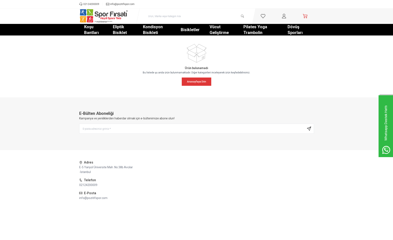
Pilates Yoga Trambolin (255, 29)
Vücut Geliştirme (219, 29)
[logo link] (104, 16)
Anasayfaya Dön (196, 81)
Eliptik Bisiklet (120, 29)
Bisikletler (190, 29)
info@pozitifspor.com (93, 198)
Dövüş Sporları (295, 29)
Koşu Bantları (91, 29)
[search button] (242, 16)
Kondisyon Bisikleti (153, 29)
